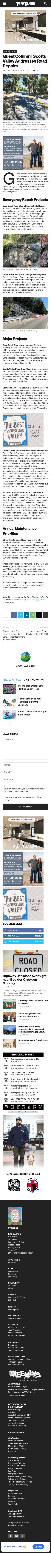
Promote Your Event (16, 1335)
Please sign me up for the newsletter (20, 797)
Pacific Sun (13, 1451)
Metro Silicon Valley (16, 1446)
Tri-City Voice (13, 1484)
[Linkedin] (26, 615)
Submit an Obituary (16, 1350)
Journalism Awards (16, 1516)
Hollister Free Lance (16, 1466)
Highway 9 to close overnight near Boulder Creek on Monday (25, 979)
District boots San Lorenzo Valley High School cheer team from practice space (14, 635)
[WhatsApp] (32, 615)
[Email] (39, 615)
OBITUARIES (13, 1342)
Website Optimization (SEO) (19, 1415)
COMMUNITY (14, 1283)
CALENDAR (13, 1325)
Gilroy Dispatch (14, 1460)
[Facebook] (14, 615)
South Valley (13, 1504)
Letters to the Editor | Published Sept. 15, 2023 (37, 632)
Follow (38, 936)
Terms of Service (15, 1250)
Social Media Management (19, 1418)
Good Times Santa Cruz (18, 1443)
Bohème (11, 1496)
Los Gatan (12, 1471)
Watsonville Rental (16, 1365)
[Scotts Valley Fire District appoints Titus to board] (9, 1017)
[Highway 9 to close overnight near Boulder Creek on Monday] (25, 961)
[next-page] (8, 724)
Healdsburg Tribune (16, 1463)
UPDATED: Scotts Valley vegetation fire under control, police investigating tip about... (31, 1029)
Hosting (11, 1412)
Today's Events (14, 1330)
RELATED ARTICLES (12, 680)
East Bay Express (15, 1441)
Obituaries (12, 1345)
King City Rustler (15, 1468)
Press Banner (13, 1476)
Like (40, 930)
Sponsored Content (16, 1420)
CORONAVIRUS (14, 1316)
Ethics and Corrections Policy (20, 1253)
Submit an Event (15, 1333)
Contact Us (13, 1239)
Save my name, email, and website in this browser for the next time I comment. (25, 790)
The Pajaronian (14, 1482)
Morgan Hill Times (15, 1474)
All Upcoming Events (16, 1327)
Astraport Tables (15, 1362)
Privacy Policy (14, 1247)
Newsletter (12, 1237)
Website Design (14, 1410)
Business (12, 1274)
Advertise (12, 1262)
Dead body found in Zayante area (33, 1040)
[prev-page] (4, 724)
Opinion (6, 51)
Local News (13, 1271)
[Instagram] (16, 1536)
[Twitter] (20, 615)
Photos (11, 1288)
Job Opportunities (15, 1514)
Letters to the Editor (16, 1297)
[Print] (45, 615)
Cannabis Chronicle (16, 1499)
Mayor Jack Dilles (10, 70)
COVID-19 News (15, 1318)
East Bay (12, 1501)
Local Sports (13, 1309)
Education (12, 1277)
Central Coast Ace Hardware (20, 1359)
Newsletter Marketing (17, 1426)
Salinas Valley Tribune (17, 1479)
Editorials (12, 1300)
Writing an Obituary (16, 1348)
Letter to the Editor (16, 1242)
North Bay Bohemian (17, 1449)
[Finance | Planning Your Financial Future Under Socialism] (9, 701)
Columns (14, 51)
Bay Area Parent (15, 1493)
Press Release (14, 1245)
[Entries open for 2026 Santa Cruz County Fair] (9, 1004)
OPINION (12, 1294)
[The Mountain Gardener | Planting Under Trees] (9, 689)
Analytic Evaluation (16, 1423)
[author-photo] (25, 656)
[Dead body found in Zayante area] (9, 1043)
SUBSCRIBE (13, 1228)
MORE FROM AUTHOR (34, 680)
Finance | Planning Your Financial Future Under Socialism (29, 701)
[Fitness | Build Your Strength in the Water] (9, 714)
